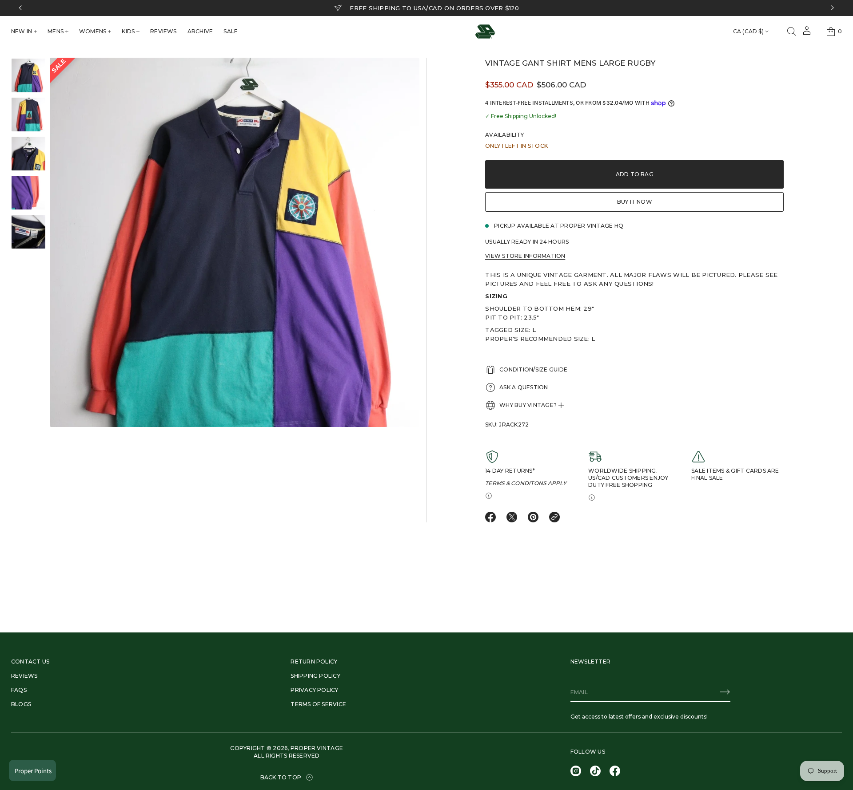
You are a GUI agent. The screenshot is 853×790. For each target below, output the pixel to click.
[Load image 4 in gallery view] (28, 192)
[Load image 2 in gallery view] (28, 114)
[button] (791, 31)
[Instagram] (576, 771)
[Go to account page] (806, 33)
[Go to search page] (791, 31)
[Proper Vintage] (485, 31)
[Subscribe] (725, 692)
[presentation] (234, 242)
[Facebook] (615, 771)
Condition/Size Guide (533, 369)
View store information (525, 256)
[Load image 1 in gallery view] (28, 75)
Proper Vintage (317, 748)
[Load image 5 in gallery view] (28, 232)
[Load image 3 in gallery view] (28, 153)
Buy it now (634, 201)
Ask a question (523, 387)
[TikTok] (595, 771)
